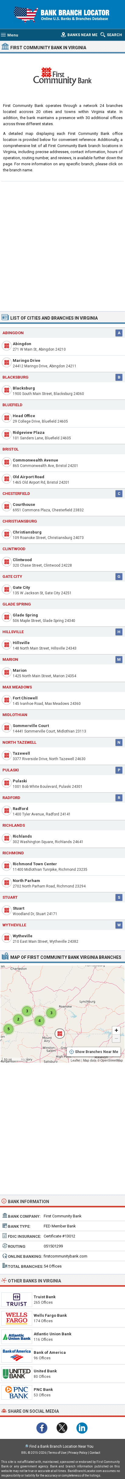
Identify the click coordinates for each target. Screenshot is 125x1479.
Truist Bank (45, 1297)
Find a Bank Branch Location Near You (61, 1446)
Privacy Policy (77, 1452)
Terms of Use (57, 1452)
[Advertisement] (62, 245)
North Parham (26, 880)
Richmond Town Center (35, 864)
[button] (57, 1030)
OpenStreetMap (111, 1060)
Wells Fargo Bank (50, 1315)
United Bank (45, 1371)
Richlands (22, 836)
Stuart (18, 908)
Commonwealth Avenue (35, 460)
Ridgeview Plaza (29, 432)
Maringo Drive (26, 360)
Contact (95, 1452)
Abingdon (13, 333)
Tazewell (21, 753)
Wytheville (22, 936)
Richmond (13, 853)
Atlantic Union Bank (52, 1334)
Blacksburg (24, 388)
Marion (20, 670)
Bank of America (50, 1352)
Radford (20, 808)
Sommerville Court (31, 725)
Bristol (10, 449)
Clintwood (22, 560)
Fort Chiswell (25, 698)
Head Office (24, 416)
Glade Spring (25, 615)
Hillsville (21, 642)
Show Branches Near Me (96, 1052)
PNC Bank (43, 1389)
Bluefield (12, 405)
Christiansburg (27, 532)
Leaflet (75, 1060)
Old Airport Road (28, 477)
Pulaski (20, 781)
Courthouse (24, 504)
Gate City (21, 587)
